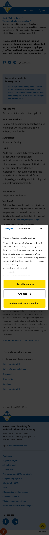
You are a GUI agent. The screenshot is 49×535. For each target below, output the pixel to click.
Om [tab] (40, 228)
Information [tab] (24, 228)
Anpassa (22, 293)
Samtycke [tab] (9, 228)
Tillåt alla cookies (24, 283)
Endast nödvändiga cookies (24, 303)
